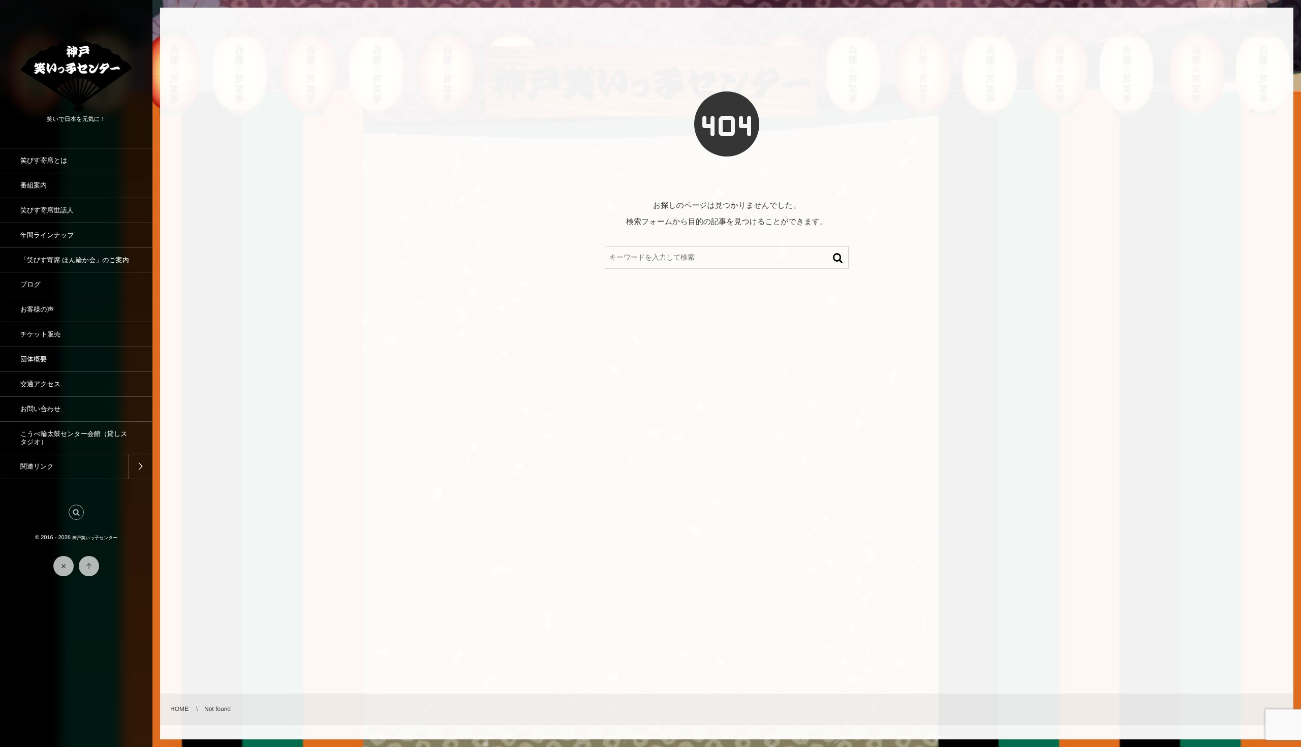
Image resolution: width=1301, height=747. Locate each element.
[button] (76, 512)
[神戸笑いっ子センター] (76, 108)
